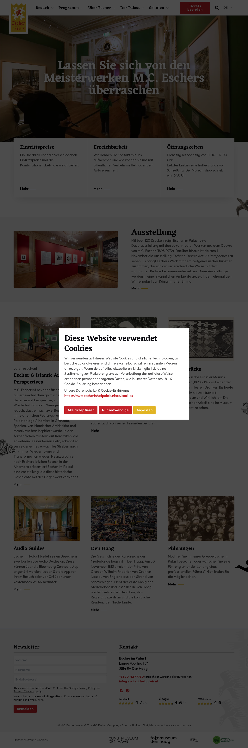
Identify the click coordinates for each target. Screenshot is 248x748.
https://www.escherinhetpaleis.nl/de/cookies (98, 395)
